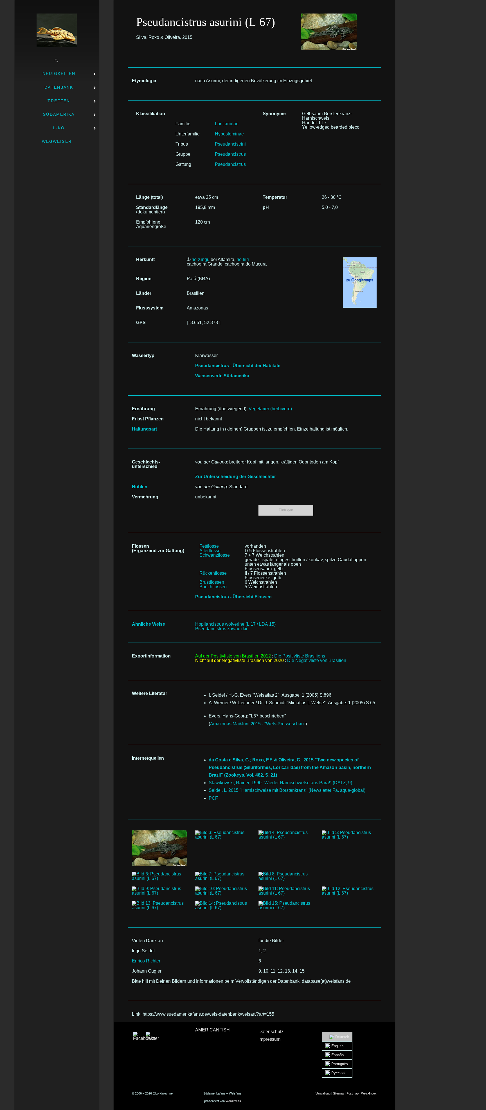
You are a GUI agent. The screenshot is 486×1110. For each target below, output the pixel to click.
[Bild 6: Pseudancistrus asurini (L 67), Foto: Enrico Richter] (159, 876)
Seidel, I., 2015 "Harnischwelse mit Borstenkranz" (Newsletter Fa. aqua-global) (287, 790)
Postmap (352, 1093)
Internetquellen (148, 758)
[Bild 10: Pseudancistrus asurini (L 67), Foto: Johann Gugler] (222, 890)
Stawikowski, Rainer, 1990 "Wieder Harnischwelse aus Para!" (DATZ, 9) (280, 782)
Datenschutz (271, 1031)
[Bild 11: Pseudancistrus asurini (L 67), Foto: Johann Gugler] (285, 890)
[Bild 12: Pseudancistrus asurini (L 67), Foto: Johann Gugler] (349, 890)
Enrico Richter (146, 961)
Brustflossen (211, 582)
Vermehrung (145, 496)
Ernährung (143, 408)
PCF (213, 798)
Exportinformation (151, 656)
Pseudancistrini (230, 144)
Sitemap (338, 1093)
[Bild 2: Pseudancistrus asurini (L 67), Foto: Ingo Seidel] (159, 848)
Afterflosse (209, 550)
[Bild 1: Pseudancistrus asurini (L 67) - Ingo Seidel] (329, 15)
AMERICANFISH (212, 1029)
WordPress (233, 1101)
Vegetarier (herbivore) (270, 408)
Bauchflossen (213, 586)
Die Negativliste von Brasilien (316, 660)
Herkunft (145, 259)
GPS (141, 322)
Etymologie (144, 80)
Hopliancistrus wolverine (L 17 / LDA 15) (235, 624)
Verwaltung (323, 1093)
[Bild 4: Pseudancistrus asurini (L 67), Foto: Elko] (285, 834)
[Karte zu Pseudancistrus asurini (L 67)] (360, 259)
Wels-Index (369, 1093)
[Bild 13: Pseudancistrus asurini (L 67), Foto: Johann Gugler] (159, 905)
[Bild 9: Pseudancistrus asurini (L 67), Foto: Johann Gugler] (159, 890)
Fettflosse (209, 546)
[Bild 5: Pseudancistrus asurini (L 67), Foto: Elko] (349, 834)
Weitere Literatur (149, 693)
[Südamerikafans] (57, 30)
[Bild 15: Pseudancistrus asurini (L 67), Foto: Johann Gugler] (285, 905)
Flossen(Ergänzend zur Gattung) (158, 548)
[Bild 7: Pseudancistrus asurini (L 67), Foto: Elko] (222, 876)
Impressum (269, 1039)
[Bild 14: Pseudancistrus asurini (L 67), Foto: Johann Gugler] (222, 905)
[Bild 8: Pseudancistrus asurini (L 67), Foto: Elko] (285, 876)
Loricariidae (226, 123)
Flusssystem (149, 308)
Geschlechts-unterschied (146, 464)
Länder (143, 293)
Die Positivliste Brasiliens (299, 656)
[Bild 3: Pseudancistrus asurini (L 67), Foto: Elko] (222, 834)
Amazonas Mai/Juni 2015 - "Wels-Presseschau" (257, 723)
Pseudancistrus (230, 154)
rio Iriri (243, 259)
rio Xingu (201, 259)
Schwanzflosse (214, 555)
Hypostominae (229, 133)
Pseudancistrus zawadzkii (221, 628)
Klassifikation (150, 113)
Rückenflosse (213, 573)
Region (144, 278)
